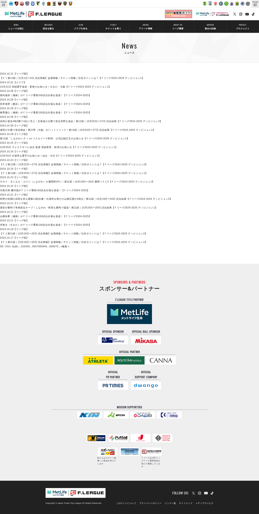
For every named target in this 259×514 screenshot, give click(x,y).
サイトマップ (185, 503)
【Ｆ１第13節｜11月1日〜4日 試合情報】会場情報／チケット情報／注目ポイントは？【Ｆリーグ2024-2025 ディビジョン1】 (72, 78)
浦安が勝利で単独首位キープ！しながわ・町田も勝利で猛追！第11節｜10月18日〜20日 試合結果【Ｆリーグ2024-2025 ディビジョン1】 (79, 207)
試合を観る (48, 27)
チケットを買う (113, 27)
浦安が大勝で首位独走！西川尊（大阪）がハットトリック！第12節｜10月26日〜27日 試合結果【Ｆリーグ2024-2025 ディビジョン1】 (77, 130)
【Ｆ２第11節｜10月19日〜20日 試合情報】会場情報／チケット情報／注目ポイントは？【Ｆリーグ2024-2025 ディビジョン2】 (73, 233)
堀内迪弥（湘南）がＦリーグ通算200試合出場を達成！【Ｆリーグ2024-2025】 (45, 95)
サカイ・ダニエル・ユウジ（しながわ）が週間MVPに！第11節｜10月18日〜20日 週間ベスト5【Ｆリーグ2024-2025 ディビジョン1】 (77, 181)
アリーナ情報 (145, 27)
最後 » (65, 246)
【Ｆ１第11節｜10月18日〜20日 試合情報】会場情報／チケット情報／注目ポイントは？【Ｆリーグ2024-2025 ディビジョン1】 (73, 242)
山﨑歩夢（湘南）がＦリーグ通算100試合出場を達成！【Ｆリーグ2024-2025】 (45, 216)
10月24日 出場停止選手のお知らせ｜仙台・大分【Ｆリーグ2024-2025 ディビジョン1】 (50, 155)
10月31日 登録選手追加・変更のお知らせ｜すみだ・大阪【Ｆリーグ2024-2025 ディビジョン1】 (55, 86)
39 (42, 246)
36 (33, 246)
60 (53, 246)
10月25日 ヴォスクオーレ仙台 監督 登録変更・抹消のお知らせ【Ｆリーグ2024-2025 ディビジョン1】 (59, 147)
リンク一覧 (170, 503)
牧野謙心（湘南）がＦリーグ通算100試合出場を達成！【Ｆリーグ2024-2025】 (45, 112)
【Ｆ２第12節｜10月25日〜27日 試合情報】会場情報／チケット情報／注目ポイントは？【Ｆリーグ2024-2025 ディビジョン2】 (74, 164)
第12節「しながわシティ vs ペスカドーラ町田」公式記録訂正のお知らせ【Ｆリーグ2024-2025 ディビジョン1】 (64, 138)
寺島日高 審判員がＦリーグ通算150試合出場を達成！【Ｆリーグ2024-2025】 (44, 190)
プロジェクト (243, 27)
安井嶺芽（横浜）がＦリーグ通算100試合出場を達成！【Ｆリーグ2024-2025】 (45, 104)
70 (56, 246)
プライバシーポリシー (150, 503)
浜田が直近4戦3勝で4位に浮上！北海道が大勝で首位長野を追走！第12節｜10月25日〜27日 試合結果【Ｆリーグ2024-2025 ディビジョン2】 (81, 121)
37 (36, 246)
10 (22, 246)
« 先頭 (13, 246)
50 (50, 246)
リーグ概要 (178, 27)
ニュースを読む (16, 27)
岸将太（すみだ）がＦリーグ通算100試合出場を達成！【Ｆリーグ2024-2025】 (45, 225)
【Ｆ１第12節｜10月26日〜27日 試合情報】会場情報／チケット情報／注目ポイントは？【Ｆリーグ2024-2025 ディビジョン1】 (74, 173)
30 (28, 246)
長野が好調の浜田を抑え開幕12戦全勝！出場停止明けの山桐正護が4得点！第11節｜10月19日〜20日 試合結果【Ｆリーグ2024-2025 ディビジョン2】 (86, 199)
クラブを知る (81, 27)
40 (45, 246)
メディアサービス (204, 503)
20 (25, 246)
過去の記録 (210, 27)
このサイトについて (126, 503)
